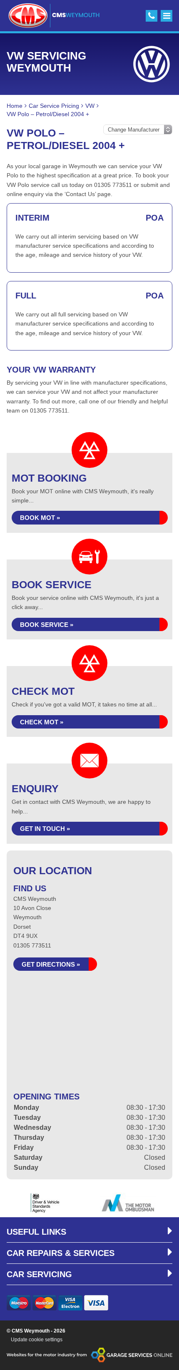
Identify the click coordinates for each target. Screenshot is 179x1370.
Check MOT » (41, 722)
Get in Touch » (45, 828)
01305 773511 (32, 945)
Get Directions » (51, 964)
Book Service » (46, 624)
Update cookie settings (36, 1340)
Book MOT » (40, 517)
